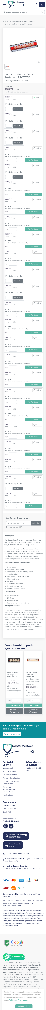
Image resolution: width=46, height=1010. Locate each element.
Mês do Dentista (9, 809)
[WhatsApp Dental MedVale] (5, 826)
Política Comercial (10, 775)
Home (5, 21)
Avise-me (18, 109)
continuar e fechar (24, 1006)
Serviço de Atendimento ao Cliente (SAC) (9, 789)
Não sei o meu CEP (14, 527)
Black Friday (7, 812)
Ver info (38, 97)
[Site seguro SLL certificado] (14, 943)
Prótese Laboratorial (18, 21)
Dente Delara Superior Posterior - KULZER (31, 674)
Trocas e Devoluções (11, 778)
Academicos (8, 795)
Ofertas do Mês (9, 805)
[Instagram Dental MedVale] (11, 826)
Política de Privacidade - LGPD (35, 769)
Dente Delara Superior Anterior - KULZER (12, 674)
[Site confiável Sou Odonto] (14, 957)
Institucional (8, 768)
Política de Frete (9, 771)
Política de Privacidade (18, 1000)
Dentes (32, 21)
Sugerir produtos (12, 734)
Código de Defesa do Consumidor (11, 782)
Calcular (36, 523)
